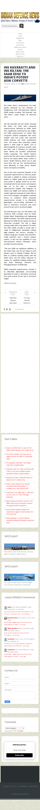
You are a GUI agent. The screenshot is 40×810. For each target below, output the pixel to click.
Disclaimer (23, 786)
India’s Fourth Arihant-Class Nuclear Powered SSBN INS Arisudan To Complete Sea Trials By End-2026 (18, 486)
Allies (20, 40)
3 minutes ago (26, 614)
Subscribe (19, 755)
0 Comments (19, 309)
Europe (20, 49)
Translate (20, 731)
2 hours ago (16, 635)
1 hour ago (22, 624)
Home (20, 34)
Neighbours (20, 38)
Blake (10, 607)
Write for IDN (20, 54)
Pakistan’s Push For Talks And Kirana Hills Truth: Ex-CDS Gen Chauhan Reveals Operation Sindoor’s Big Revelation (20, 471)
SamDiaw (11, 639)
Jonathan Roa (13, 618)
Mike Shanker (13, 628)
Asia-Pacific (20, 45)
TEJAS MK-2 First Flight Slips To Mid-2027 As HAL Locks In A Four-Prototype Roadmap (20, 494)
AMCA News (20, 52)
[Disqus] (20, 345)
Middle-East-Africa (20, 47)
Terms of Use (33, 786)
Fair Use (25, 794)
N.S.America (20, 43)
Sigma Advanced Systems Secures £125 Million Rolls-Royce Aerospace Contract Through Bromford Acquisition (19, 503)
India (20, 36)
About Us (20, 56)
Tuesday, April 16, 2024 (12, 84)
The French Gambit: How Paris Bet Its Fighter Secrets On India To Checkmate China (19, 456)
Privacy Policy (16, 794)
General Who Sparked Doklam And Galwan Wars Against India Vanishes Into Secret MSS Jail (19, 512)
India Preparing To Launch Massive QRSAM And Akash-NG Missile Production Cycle (20, 520)
